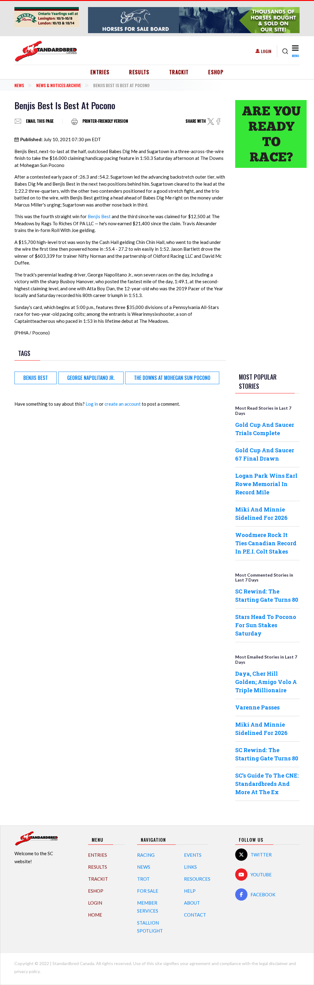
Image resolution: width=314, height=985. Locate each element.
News (19, 85)
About (192, 903)
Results (139, 72)
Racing (146, 855)
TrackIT (179, 72)
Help (190, 891)
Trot (143, 879)
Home (95, 914)
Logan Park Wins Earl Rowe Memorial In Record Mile (266, 484)
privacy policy (27, 971)
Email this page (40, 121)
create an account (123, 404)
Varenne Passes (257, 707)
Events (192, 855)
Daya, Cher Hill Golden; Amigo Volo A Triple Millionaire (266, 682)
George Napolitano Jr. (91, 377)
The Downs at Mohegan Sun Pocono (172, 377)
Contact (195, 914)
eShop (216, 72)
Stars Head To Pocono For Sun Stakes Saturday (265, 625)
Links (190, 867)
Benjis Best (99, 216)
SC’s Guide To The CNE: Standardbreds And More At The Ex (267, 784)
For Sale (147, 891)
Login (266, 51)
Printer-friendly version (105, 121)
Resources (197, 879)
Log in (92, 404)
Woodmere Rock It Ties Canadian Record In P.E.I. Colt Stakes (266, 543)
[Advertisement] (267, 269)
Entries (100, 72)
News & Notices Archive (58, 85)
